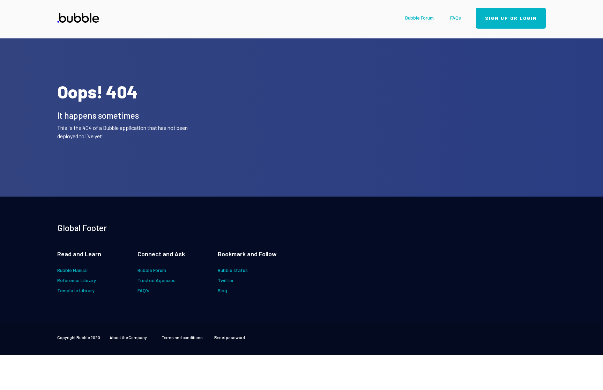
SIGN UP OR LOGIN (511, 18)
